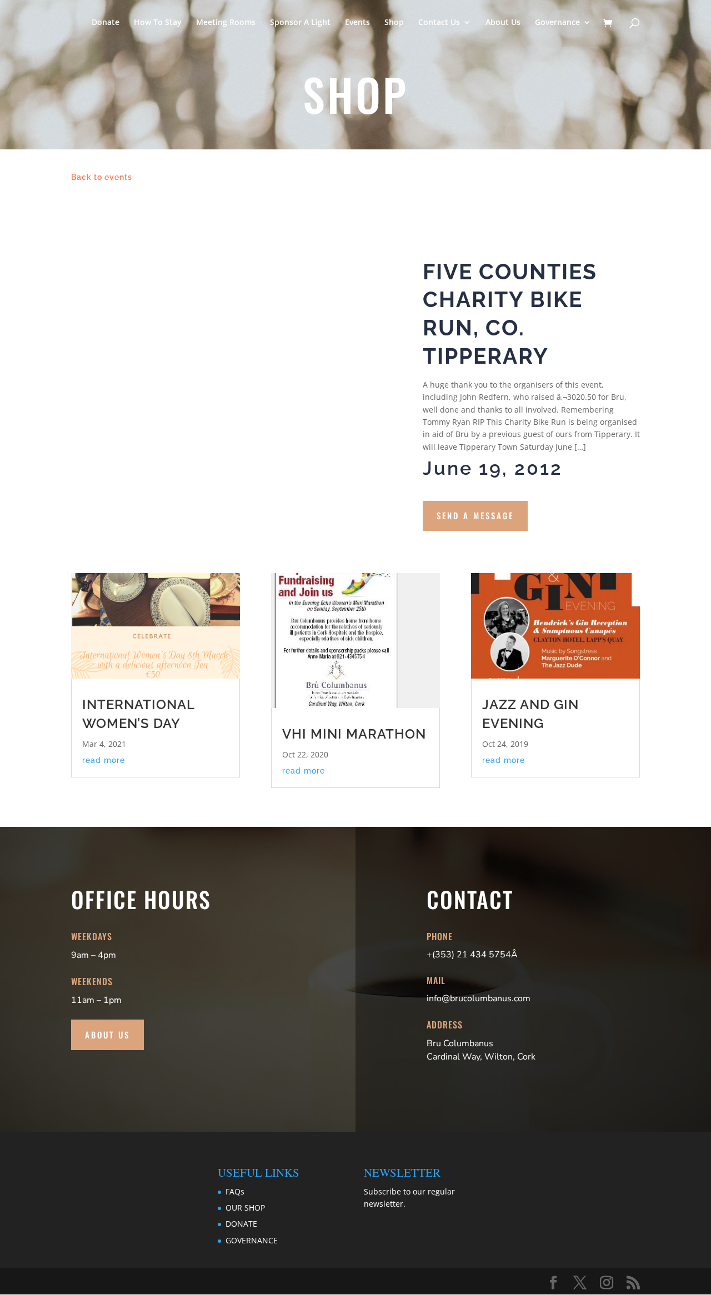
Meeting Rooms (226, 22)
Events (357, 22)
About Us (502, 22)
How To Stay (158, 22)
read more (103, 760)
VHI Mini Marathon (354, 734)
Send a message (475, 515)
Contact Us (439, 22)
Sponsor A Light (300, 22)
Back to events (101, 177)
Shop (394, 22)
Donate (105, 22)
